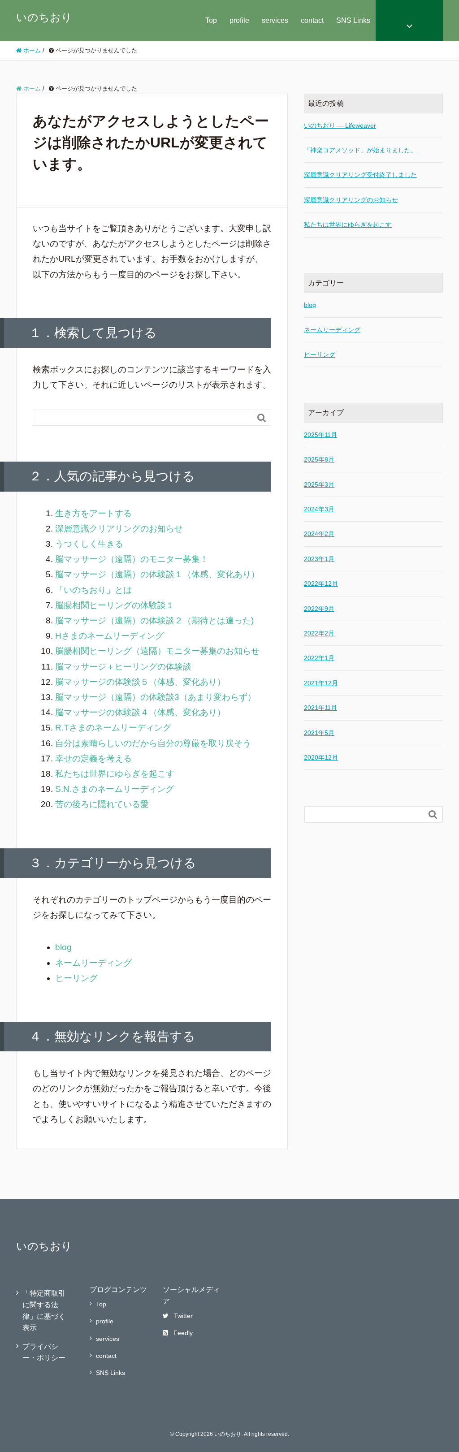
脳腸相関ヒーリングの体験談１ (114, 605)
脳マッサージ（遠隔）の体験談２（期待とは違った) (154, 620)
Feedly (183, 1332)
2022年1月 (319, 657)
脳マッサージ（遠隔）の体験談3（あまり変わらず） (155, 697)
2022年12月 (321, 583)
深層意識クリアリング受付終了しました (360, 174)
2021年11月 (320, 707)
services (275, 20)
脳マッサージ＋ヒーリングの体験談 (123, 666)
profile (239, 20)
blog (63, 947)
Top (211, 20)
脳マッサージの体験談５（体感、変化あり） (140, 682)
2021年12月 (321, 683)
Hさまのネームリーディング (109, 635)
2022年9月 (319, 608)
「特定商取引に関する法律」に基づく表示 (43, 1310)
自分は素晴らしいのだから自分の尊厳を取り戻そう (153, 743)
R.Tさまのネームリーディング (113, 727)
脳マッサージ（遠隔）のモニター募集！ (131, 559)
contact (312, 20)
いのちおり (44, 17)
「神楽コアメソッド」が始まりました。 (360, 150)
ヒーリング (76, 978)
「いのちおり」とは (93, 590)
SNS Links (353, 20)
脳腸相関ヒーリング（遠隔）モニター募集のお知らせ (157, 651)
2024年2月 (319, 533)
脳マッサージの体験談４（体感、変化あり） (140, 712)
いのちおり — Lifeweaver (340, 125)
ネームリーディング (93, 963)
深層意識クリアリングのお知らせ (119, 528)
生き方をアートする (93, 513)
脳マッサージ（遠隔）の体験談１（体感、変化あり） (157, 574)
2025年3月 (319, 484)
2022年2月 (319, 633)
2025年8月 (319, 459)
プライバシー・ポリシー (43, 1352)
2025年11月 (320, 434)
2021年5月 (319, 732)
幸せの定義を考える (93, 758)
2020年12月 (321, 757)
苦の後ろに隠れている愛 (102, 804)
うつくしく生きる (89, 544)
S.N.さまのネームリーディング (114, 789)
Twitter (183, 1315)
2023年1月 (319, 558)
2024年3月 (319, 509)
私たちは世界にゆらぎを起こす (114, 773)
